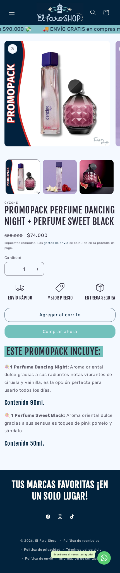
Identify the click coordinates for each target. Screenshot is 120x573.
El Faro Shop (46, 541)
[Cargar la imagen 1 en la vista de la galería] (23, 177)
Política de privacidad (42, 549)
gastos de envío (56, 243)
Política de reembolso (81, 541)
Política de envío (39, 558)
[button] (11, 12)
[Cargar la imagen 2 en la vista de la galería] (60, 177)
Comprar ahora (60, 331)
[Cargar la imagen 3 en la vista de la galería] (97, 177)
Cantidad (12, 257)
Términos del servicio (84, 549)
